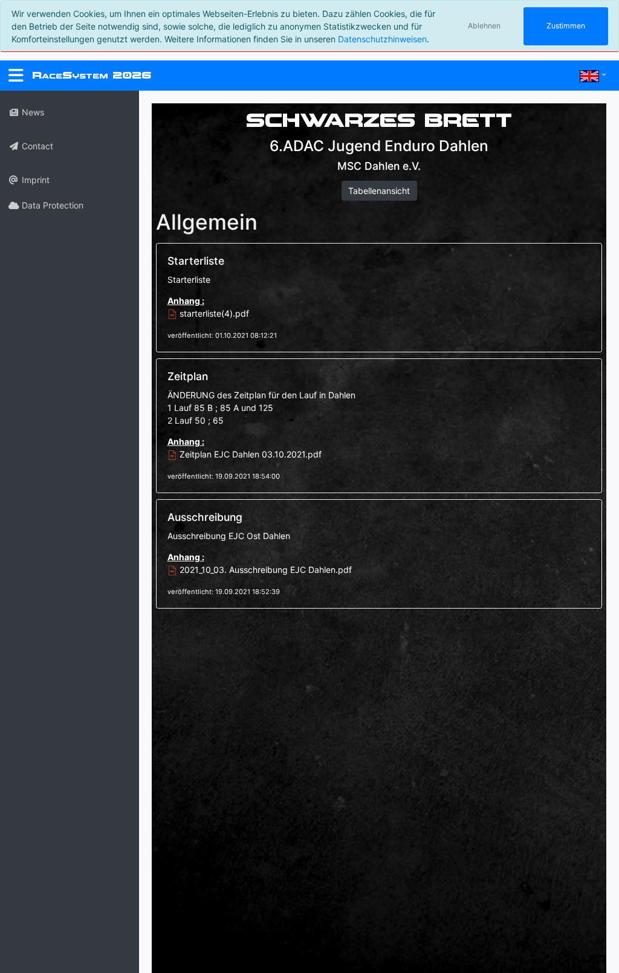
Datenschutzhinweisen (382, 39)
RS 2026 (91, 75)
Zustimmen (565, 25)
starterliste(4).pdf (213, 313)
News (31, 112)
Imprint (34, 180)
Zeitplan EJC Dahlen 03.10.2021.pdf (249, 454)
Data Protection (51, 205)
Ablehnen (484, 25)
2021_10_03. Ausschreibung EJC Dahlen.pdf (264, 569)
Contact (36, 146)
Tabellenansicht (379, 191)
